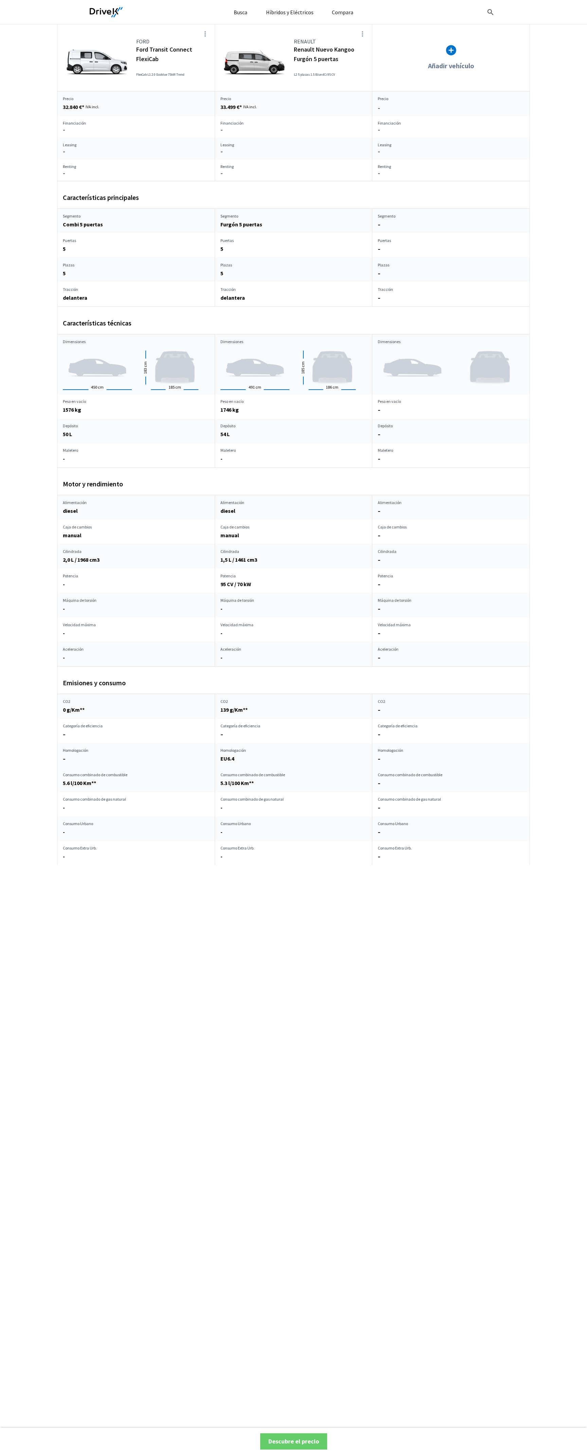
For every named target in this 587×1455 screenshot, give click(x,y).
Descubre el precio (293, 1441)
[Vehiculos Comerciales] (106, 12)
